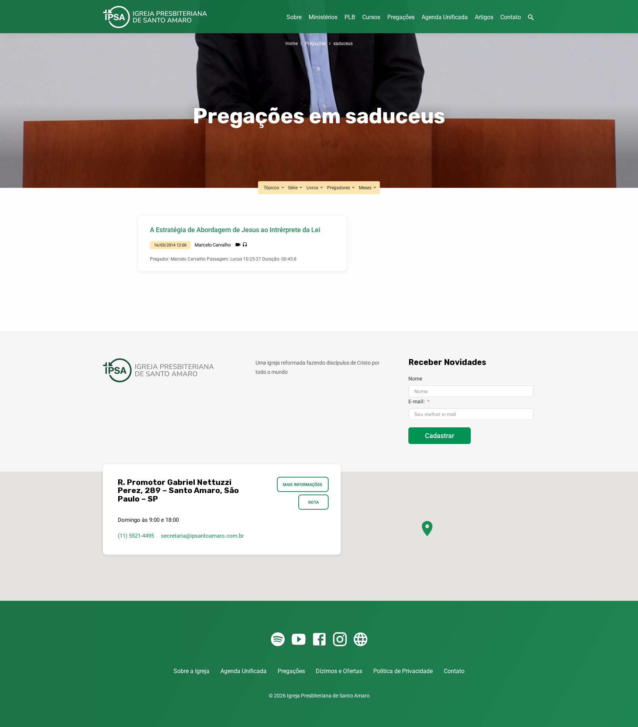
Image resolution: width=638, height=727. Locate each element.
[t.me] (360, 640)
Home (291, 43)
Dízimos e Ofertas (339, 671)
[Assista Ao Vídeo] (238, 244)
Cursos (371, 17)
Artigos (484, 17)
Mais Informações (303, 484)
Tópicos (272, 187)
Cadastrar (439, 436)
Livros (312, 187)
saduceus (343, 43)
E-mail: (416, 401)
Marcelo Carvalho (213, 245)
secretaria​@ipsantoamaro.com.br (202, 536)
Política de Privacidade (403, 671)
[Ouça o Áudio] (244, 245)
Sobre (294, 17)
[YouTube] (298, 640)
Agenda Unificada (445, 17)
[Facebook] (319, 640)
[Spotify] (278, 640)
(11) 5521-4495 (136, 536)
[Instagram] (340, 640)
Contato (510, 17)
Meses (366, 187)
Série (293, 187)
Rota (313, 502)
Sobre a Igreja (191, 671)
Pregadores (339, 187)
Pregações (401, 17)
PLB (349, 17)
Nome (415, 379)
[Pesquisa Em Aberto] (531, 17)
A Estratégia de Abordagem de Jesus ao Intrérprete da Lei (235, 230)
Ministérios (323, 17)
